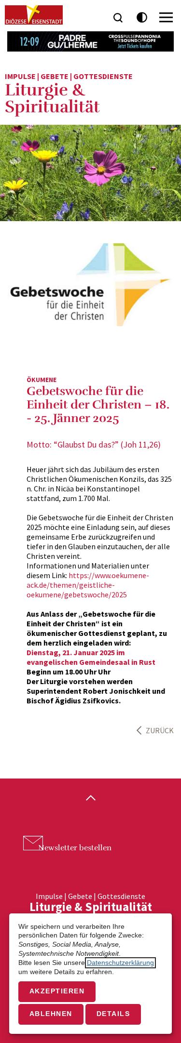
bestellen (74, 848)
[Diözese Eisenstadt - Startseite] (34, 15)
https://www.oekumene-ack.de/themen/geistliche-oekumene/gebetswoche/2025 (88, 584)
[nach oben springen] (90, 799)
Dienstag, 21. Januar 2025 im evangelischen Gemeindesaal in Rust (91, 657)
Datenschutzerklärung (120, 962)
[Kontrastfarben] (142, 17)
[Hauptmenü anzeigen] (166, 17)
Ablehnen (50, 1013)
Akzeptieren (57, 991)
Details (113, 1013)
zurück (160, 730)
